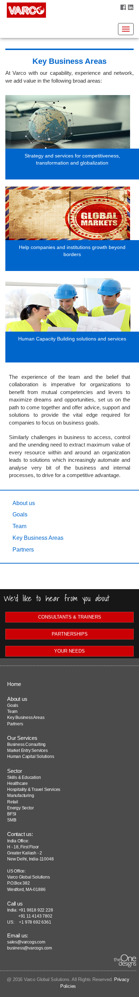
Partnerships (70, 634)
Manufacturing (20, 795)
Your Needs (69, 651)
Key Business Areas (37, 538)
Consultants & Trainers (69, 617)
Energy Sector (20, 807)
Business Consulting (26, 744)
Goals (19, 514)
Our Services (22, 738)
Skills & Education (24, 777)
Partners (23, 550)
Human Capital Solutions (30, 756)
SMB (11, 820)
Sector (14, 771)
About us (23, 503)
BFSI (11, 814)
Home (14, 684)
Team (19, 526)
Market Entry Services (27, 750)
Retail (12, 801)
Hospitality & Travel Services (33, 789)
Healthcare (17, 783)
